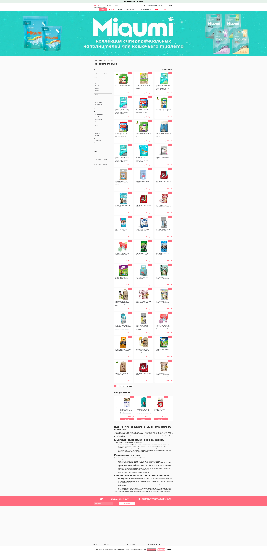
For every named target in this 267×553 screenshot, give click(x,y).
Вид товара (96, 108)
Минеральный (98, 119)
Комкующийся (98, 102)
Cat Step (97, 90)
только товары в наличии (101, 159)
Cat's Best (97, 83)
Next (171, 409)
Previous (117, 410)
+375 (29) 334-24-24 (153, 5)
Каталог (103, 9)
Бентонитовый (98, 112)
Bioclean (97, 88)
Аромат (96, 130)
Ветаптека (111, 9)
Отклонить (161, 549)
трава (96, 138)
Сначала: (164, 69)
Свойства (96, 99)
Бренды (120, 9)
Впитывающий (98, 104)
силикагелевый (99, 114)
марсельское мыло (99, 143)
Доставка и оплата (130, 9)
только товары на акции (101, 164)
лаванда (97, 135)
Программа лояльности (145, 9)
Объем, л (96, 151)
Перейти (141, 1)
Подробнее (169, 549)
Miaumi (97, 80)
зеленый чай (98, 140)
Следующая (129, 386)
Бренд (95, 77)
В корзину (143, 95)
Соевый (97, 116)
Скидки (156, 9)
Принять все (151, 549)
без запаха (97, 133)
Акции (164, 9)
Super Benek (98, 85)
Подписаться (127, 503)
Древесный (98, 121)
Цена (95, 69)
